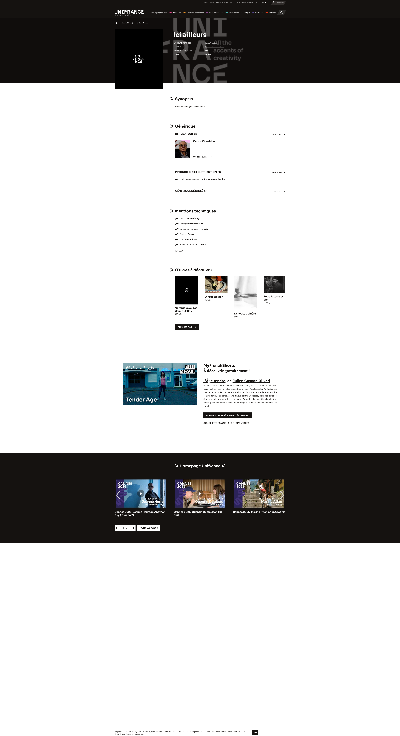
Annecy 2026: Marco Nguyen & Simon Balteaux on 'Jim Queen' (257, 513)
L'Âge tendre (214, 380)
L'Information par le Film (214, 47)
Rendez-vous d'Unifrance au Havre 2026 (218, 3)
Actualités (177, 12)
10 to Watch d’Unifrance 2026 (246, 3)
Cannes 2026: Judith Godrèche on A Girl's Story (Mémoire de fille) (197, 513)
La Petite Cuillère (245, 313)
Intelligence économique (239, 12)
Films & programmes (158, 12)
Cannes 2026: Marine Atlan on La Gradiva (141, 512)
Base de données (216, 12)
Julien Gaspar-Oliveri (251, 380)
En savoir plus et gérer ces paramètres (129, 734)
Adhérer (272, 12)
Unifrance (259, 12)
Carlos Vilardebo (211, 43)
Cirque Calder (214, 296)
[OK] (255, 732)
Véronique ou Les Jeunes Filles (186, 309)
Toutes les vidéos (148, 528)
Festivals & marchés (195, 12)
